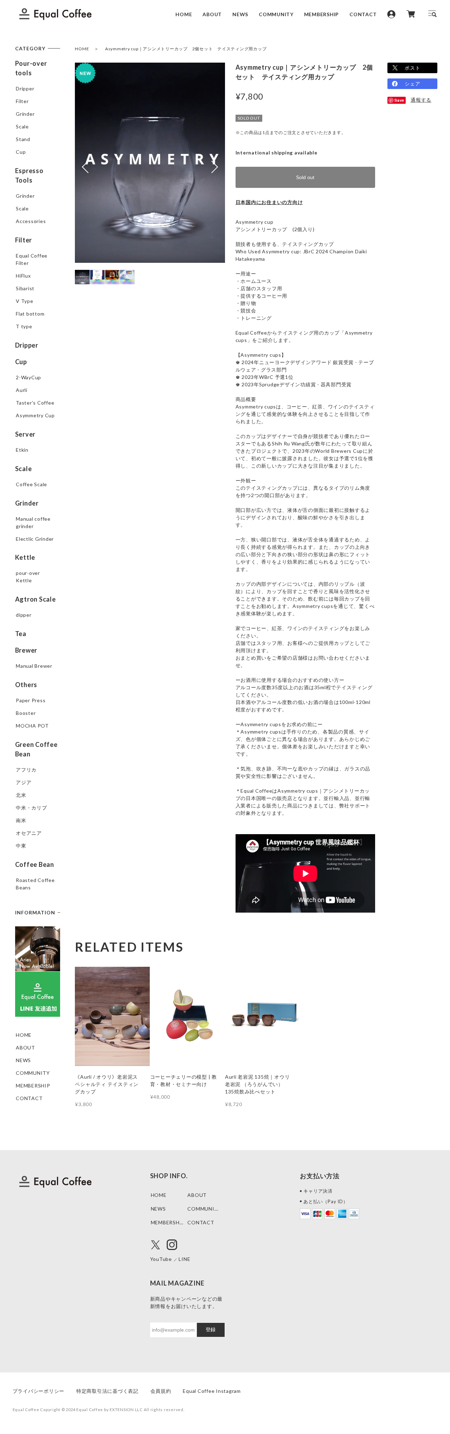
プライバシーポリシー (39, 1391)
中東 (21, 846)
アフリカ (26, 770)
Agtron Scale (35, 599)
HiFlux (23, 276)
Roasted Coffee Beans (35, 883)
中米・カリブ (31, 808)
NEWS (240, 14)
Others (26, 685)
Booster (26, 713)
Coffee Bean (34, 864)
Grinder (25, 114)
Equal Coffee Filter (31, 259)
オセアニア (29, 833)
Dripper (25, 88)
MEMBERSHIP (321, 14)
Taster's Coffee (35, 403)
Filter (22, 101)
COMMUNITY (276, 14)
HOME (183, 14)
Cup (21, 152)
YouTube (161, 1259)
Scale (22, 126)
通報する (421, 100)
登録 (211, 1329)
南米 (21, 820)
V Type (24, 301)
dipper (24, 615)
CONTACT (363, 14)
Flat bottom (30, 314)
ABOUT (212, 14)
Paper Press (30, 700)
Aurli (21, 390)
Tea (20, 633)
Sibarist (25, 288)
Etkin (22, 450)
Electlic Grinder (35, 539)
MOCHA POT (32, 726)
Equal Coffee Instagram (212, 1391)
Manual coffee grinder (33, 522)
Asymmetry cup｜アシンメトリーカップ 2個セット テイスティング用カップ (186, 48)
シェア (412, 84)
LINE (184, 1259)
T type (24, 326)
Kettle (25, 557)
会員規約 (160, 1391)
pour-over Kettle (28, 576)
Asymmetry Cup (35, 415)
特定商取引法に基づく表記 (107, 1391)
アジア (23, 782)
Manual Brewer (34, 666)
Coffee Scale (31, 484)
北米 (21, 795)
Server (25, 434)
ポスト (412, 68)
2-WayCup (28, 377)
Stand (23, 139)
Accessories (31, 221)
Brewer (26, 650)
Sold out (305, 177)
